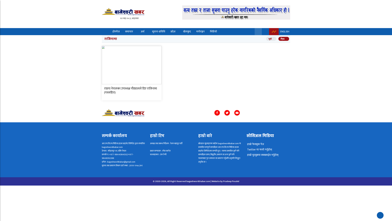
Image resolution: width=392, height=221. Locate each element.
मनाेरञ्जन (200, 31)
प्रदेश (173, 31)
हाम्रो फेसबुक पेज (255, 144)
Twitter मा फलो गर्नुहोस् (259, 149)
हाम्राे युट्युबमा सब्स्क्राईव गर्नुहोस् (262, 155)
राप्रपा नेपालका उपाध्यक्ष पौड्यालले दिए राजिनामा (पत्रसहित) (130, 90)
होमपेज (116, 31)
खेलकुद (187, 31)
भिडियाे (213, 31)
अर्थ (142, 31)
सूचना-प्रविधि (158, 31)
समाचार (129, 31)
